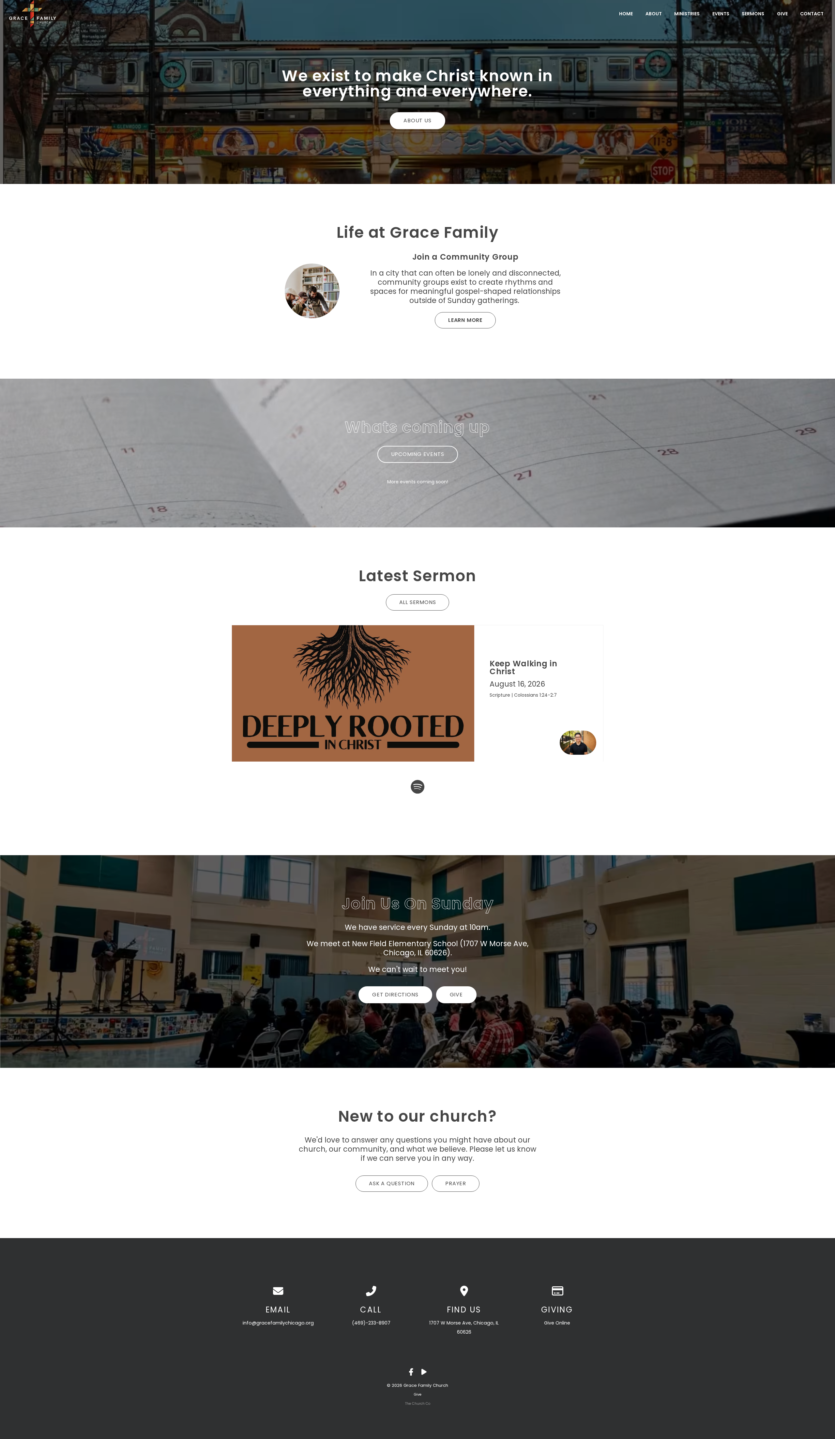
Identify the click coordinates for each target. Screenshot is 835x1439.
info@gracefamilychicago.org (278, 1323)
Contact (812, 13)
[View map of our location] (464, 1291)
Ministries (687, 13)
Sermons (753, 13)
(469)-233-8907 (371, 1323)
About (653, 13)
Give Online (557, 1323)
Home (626, 13)
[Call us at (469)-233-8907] (371, 1291)
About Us (417, 120)
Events (720, 13)
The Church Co (417, 1403)
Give (782, 13)
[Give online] (557, 1291)
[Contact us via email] (278, 1291)
